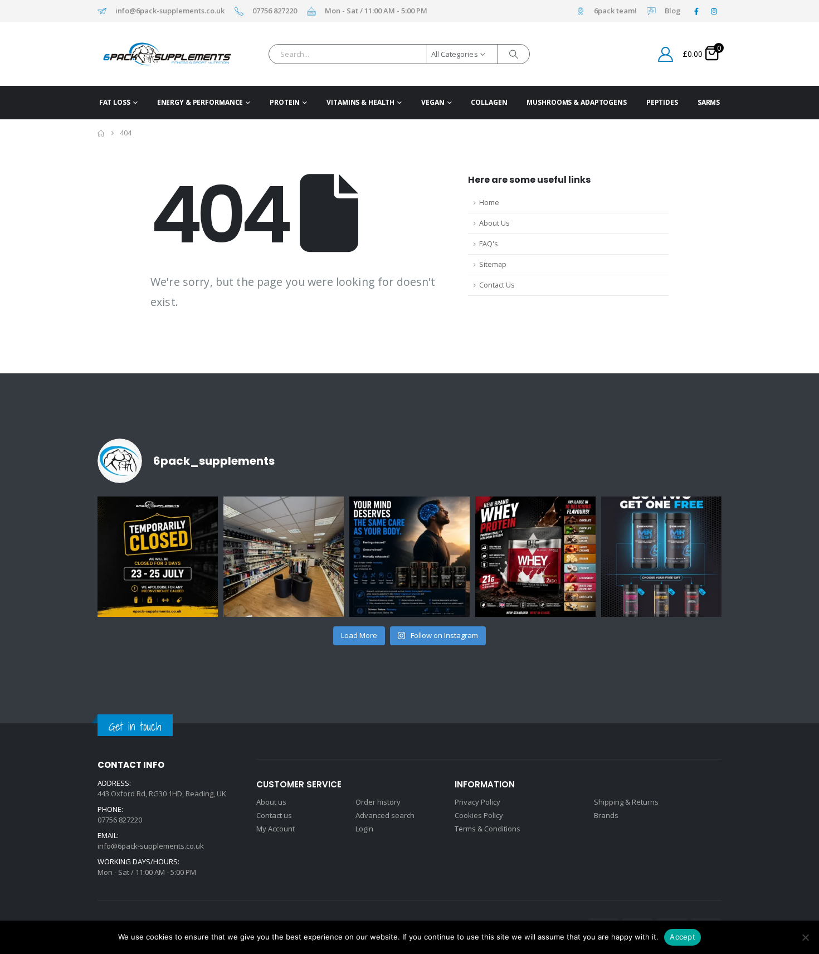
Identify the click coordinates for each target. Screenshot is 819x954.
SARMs (709, 102)
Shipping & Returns (626, 802)
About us (271, 802)
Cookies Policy (479, 815)
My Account (275, 829)
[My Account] (666, 54)
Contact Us (497, 285)
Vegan (432, 102)
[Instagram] (713, 11)
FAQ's (488, 244)
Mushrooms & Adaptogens (576, 102)
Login (364, 829)
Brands (606, 815)
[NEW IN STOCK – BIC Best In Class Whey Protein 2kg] (535, 557)
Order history (378, 802)
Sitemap (492, 264)
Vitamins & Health (360, 102)
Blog (673, 11)
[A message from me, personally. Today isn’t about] (283, 557)
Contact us (274, 815)
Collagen (489, 102)
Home (489, 202)
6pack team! (615, 11)
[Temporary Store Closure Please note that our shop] (158, 557)
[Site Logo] (150, 54)
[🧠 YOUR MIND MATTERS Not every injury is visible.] (409, 557)
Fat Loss (114, 102)
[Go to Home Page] (101, 133)
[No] (805, 937)
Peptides (662, 102)
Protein (285, 102)
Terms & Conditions (487, 829)
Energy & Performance (200, 102)
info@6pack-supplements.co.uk (170, 11)
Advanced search (385, 815)
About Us (494, 223)
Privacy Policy (477, 802)
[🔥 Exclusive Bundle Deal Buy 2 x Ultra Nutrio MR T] (661, 557)
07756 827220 (274, 11)
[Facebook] (696, 11)
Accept (682, 936)
